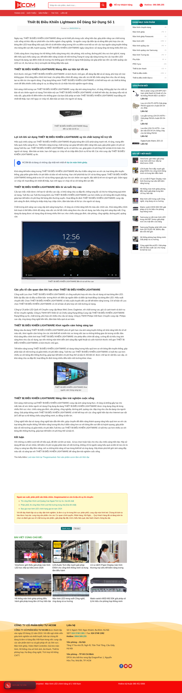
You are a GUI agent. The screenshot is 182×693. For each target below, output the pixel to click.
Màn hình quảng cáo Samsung (145, 50)
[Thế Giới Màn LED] (29, 5)
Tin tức (54, 13)
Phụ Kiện (136, 59)
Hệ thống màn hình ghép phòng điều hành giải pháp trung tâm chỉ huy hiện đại (152, 191)
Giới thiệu (31, 13)
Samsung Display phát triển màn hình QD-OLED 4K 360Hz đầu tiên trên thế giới (153, 229)
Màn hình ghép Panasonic (143, 36)
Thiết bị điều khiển (140, 73)
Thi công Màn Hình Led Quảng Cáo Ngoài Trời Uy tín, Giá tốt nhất (47, 501)
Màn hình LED (138, 41)
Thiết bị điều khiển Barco (142, 78)
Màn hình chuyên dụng (142, 27)
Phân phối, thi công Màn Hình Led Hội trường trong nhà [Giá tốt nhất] (48, 505)
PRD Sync (137, 64)
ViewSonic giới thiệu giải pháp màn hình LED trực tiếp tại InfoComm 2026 (152, 161)
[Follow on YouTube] (130, 666)
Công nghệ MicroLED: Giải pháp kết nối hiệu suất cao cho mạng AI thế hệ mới (153, 247)
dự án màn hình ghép (77, 162)
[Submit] (103, 5)
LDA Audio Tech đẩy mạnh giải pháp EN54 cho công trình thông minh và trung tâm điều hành (153, 171)
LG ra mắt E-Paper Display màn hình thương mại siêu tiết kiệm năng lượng (153, 181)
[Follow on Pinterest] (126, 666)
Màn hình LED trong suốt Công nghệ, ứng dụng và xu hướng (152, 200)
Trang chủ (19, 13)
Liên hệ (64, 13)
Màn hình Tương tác (141, 55)
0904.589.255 (80, 636)
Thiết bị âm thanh (139, 69)
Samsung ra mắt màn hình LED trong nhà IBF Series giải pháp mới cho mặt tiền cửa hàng (153, 219)
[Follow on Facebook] (121, 666)
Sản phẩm (43, 13)
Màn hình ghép (139, 32)
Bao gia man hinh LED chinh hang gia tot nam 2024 (41, 509)
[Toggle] (165, 31)
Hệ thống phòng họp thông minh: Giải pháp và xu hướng (153, 238)
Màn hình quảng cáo (141, 46)
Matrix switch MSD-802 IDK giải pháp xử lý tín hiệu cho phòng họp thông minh (153, 209)
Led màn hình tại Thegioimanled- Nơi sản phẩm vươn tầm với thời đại (58, 457)
